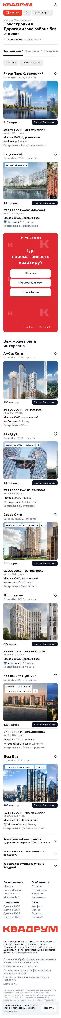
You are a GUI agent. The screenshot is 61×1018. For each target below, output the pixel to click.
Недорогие (38, 893)
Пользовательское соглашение (20, 966)
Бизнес (36, 909)
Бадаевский (13, 154)
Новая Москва (12, 890)
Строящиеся (39, 890)
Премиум (37, 917)
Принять (49, 1007)
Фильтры (44, 12)
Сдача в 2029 (11, 917)
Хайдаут (10, 434)
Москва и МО (11, 897)
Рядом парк (39, 897)
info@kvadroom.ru (45, 947)
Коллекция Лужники (19, 676)
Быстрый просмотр (44, 122)
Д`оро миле (13, 595)
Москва (8, 886)
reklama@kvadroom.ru (26, 952)
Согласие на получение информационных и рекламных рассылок (27, 971)
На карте (15, 12)
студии (11, 62)
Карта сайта (10, 983)
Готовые (37, 886)
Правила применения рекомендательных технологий (26, 978)
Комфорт (37, 906)
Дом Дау (10, 756)
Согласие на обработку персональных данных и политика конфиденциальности (29, 960)
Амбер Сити (13, 353)
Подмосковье (11, 893)
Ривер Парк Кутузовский (23, 73)
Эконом (36, 913)
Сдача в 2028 (11, 913)
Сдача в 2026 (11, 906)
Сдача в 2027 (11, 909)
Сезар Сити (12, 514)
